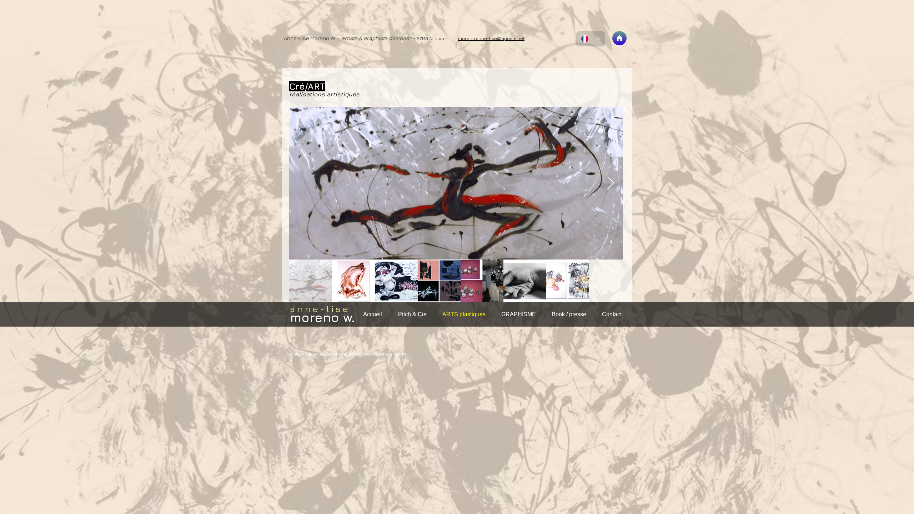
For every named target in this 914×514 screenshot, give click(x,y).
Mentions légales (391, 354)
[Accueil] (619, 38)
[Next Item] (611, 183)
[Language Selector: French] (590, 38)
